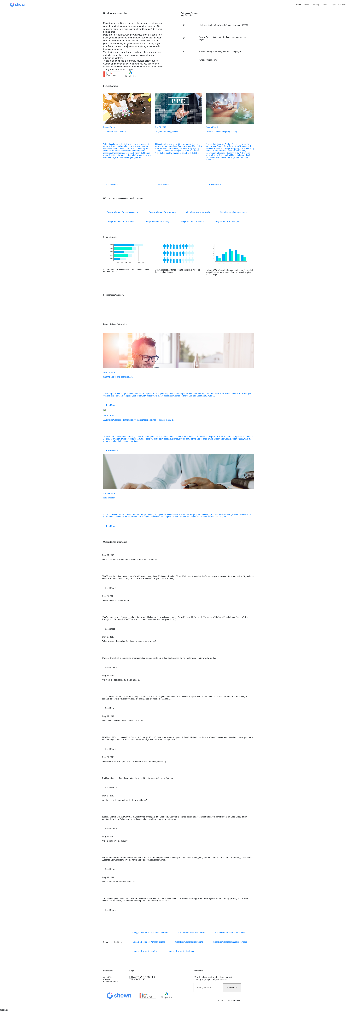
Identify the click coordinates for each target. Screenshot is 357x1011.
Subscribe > (232, 987)
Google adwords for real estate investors (150, 932)
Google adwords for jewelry (157, 221)
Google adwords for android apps (230, 932)
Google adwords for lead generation (122, 212)
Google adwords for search (192, 221)
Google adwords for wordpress (162, 212)
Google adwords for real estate (233, 212)
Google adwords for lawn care (191, 932)
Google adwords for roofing (144, 951)
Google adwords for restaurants (120, 221)
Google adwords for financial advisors (230, 942)
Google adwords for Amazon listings (148, 942)
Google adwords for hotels (198, 212)
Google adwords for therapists (227, 221)
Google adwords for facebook (180, 951)
